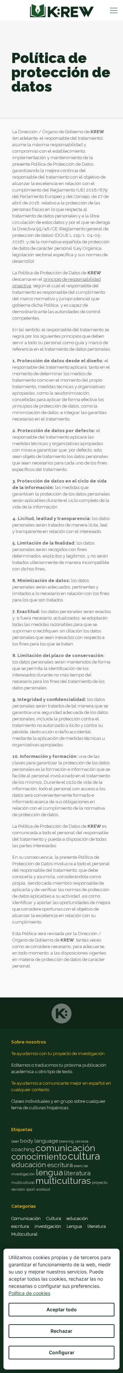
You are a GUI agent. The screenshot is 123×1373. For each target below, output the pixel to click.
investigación (23, 1174)
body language (39, 1141)
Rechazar (61, 1331)
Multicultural (24, 1234)
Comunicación (26, 1218)
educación (28, 1164)
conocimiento (39, 1156)
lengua (49, 1172)
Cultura (53, 1218)
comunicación (65, 1148)
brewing (66, 1141)
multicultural (23, 1182)
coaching (23, 1149)
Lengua (74, 1226)
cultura (84, 1156)
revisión (18, 1189)
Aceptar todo (61, 1309)
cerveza (81, 1141)
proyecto (99, 1182)
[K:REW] (61, 10)
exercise (81, 1166)
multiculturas (63, 1180)
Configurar (61, 1352)
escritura (60, 1165)
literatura (77, 1173)
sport (30, 1189)
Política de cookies (29, 1293)
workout (43, 1189)
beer (15, 1141)
